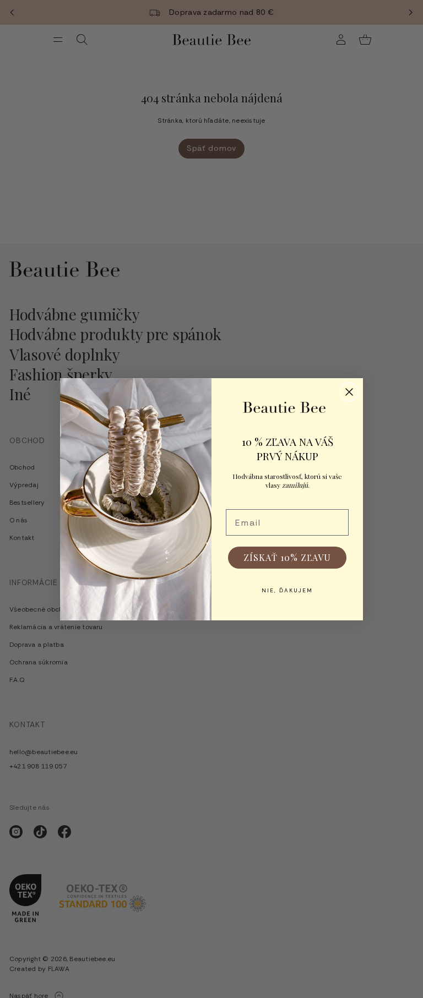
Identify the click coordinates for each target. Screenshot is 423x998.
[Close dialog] (349, 392)
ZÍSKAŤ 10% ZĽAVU (287, 557)
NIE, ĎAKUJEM (287, 590)
